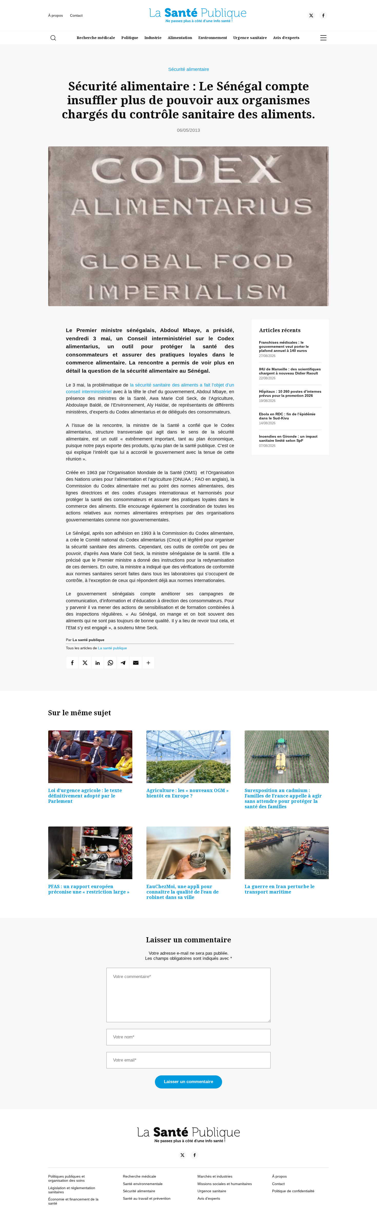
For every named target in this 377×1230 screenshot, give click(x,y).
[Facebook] (323, 16)
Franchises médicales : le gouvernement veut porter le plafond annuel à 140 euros (284, 346)
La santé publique (112, 648)
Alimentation (180, 37)
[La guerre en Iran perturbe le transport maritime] (287, 853)
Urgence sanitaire (250, 37)
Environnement (212, 37)
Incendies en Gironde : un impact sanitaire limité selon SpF (288, 438)
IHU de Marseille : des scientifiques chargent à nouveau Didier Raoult (290, 371)
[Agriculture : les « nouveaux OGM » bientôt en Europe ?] (188, 756)
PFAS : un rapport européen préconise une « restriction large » (89, 889)
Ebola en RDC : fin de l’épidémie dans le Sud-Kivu (287, 416)
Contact (76, 15)
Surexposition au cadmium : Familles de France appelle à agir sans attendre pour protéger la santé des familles (283, 798)
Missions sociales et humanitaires (224, 1184)
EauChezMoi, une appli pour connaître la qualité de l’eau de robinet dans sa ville (182, 891)
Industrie (153, 37)
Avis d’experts (286, 37)
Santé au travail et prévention (147, 1198)
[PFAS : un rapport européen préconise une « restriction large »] (90, 853)
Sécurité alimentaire (188, 69)
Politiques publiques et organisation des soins (66, 1178)
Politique (129, 37)
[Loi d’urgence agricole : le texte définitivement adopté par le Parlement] (90, 756)
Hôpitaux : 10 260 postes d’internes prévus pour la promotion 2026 (290, 393)
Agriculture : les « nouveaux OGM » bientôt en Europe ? (187, 793)
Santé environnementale (143, 1184)
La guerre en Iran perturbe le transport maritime (279, 889)
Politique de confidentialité (293, 1191)
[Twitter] (311, 16)
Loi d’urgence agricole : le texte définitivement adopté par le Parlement (85, 795)
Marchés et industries (214, 1176)
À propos (55, 15)
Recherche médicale (96, 37)
